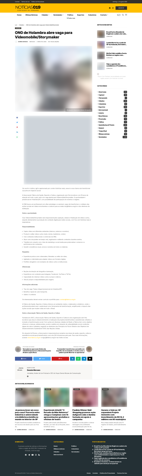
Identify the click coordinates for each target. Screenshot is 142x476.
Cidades (21, 25)
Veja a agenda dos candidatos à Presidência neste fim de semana (116, 66)
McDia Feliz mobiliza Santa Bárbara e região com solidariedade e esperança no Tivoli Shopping (116, 56)
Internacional (112, 110)
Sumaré (113, 128)
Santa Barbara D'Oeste (113, 125)
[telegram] (29, 455)
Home (56, 446)
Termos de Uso (122, 473)
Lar (16, 25)
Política (113, 122)
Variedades (113, 137)
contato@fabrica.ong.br (68, 299)
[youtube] (32, 455)
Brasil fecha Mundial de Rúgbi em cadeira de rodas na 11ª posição (116, 34)
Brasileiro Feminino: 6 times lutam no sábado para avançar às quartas (107, 462)
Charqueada (112, 98)
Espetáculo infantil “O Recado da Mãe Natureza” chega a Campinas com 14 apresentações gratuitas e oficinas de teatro (56, 415)
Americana (113, 92)
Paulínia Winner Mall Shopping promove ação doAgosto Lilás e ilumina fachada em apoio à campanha (84, 415)
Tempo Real (113, 131)
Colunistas (113, 104)
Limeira (113, 113)
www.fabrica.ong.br (34, 337)
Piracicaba (113, 119)
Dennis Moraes (23, 41)
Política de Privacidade (107, 473)
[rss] (39, 455)
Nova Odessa (113, 116)
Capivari (113, 95)
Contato (95, 473)
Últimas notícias (113, 134)
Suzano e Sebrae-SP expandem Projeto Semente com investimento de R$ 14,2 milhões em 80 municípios (113, 415)
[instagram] (113, 8)
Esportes (113, 107)
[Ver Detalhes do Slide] (71, 18)
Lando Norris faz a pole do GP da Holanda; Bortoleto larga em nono (116, 44)
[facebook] (110, 8)
